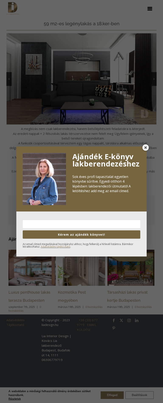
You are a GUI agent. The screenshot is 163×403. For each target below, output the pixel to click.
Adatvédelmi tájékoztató (55, 246)
